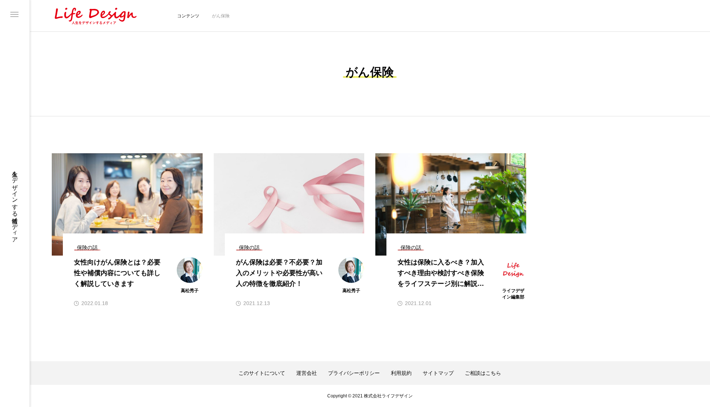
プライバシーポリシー (354, 373)
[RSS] (14, 393)
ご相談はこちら (483, 373)
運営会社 (306, 373)
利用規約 (401, 373)
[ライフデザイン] (95, 15)
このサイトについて (262, 373)
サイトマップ (438, 373)
